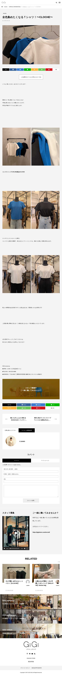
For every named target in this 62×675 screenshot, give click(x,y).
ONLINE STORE (31, 658)
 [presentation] (59, 561)
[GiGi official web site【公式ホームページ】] (4, 2)
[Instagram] (27, 653)
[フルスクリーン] (27, 548)
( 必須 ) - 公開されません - (11, 474)
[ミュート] (25, 548)
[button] (16, 533)
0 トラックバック (45, 460)
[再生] (4, 548)
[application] (15, 533)
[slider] (14, 548)
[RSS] (34, 653)
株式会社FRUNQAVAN (37, 667)
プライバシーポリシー (25, 667)
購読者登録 (31, 661)
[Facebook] (29, 653)
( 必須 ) (11, 469)
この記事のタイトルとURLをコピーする (31, 77)
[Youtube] (32, 653)
